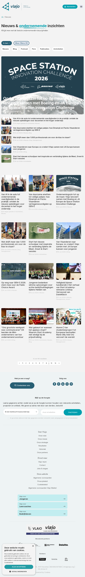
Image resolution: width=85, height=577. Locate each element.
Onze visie (42, 436)
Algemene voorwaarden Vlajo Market (42, 488)
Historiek (42, 449)
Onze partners (42, 452)
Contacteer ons (23, 385)
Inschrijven (72, 412)
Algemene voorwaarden (42, 478)
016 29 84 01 (42, 569)
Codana (47, 572)
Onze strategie (42, 442)
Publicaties (44, 49)
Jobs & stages (42, 468)
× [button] (33, 546)
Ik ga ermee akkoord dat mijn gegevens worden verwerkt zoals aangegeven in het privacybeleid (43, 418)
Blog (15, 49)
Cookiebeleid (42, 484)
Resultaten (42, 446)
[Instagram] (58, 384)
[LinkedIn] (63, 384)
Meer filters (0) (21, 43)
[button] (18, 571)
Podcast (24, 49)
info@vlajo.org (68, 567)
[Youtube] (67, 384)
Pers (34, 49)
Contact (42, 465)
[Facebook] (54, 384)
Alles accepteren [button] (19, 567)
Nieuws (6, 49)
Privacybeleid (42, 481)
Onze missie (42, 439)
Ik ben (6, 43)
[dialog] (18, 559)
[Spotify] (71, 384)
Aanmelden (71, 6)
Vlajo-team (42, 462)
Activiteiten (58, 49)
